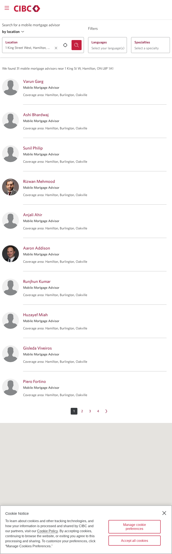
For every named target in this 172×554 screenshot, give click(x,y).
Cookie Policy (47, 531)
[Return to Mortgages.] (27, 8)
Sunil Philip (33, 148)
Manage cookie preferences (134, 527)
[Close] (164, 513)
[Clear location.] (56, 48)
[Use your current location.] (65, 45)
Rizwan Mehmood (39, 181)
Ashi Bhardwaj (36, 114)
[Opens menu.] (7, 8)
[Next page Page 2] (106, 411)
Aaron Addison (36, 248)
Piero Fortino (34, 381)
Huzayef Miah (35, 314)
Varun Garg (33, 81)
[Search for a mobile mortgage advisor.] (77, 45)
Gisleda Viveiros (37, 348)
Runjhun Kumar (37, 281)
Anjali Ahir (32, 214)
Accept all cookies (134, 540)
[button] (14, 31)
